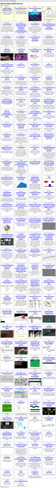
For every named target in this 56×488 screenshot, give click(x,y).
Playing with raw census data (21, 177)
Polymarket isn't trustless (7, 135)
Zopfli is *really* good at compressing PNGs (35, 205)
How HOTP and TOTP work (35, 312)
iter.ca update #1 (21, 147)
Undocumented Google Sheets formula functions (7, 194)
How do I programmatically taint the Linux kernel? (21, 237)
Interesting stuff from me (21, 481)
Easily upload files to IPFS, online (49, 445)
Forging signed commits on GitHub (7, 9)
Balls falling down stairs (7, 327)
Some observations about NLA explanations (35, 38)
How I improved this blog (35, 389)
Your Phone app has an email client (21, 219)
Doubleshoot (21, 402)
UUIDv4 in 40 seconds (7, 373)
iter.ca (1, 0)
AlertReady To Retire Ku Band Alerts (21, 445)
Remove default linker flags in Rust (35, 250)
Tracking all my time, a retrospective (49, 124)
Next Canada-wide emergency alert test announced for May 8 (35, 459)
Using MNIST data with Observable (7, 312)
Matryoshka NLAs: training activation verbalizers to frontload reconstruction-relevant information (21, 27)
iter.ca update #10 (7, 24)
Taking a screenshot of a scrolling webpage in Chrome (49, 359)
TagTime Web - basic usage (21, 358)
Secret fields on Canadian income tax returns (35, 89)
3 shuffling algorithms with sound (35, 327)
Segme (49, 8)
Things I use (21, 64)
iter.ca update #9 (35, 24)
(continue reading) (7, 13)
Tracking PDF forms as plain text (35, 193)
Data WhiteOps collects (49, 373)
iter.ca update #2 (21, 134)
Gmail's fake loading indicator (7, 389)
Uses (8, 0)
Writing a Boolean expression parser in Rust (49, 282)
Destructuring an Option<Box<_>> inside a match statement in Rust (35, 283)
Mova (35, 418)
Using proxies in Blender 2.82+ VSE (7, 418)
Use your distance (35, 402)
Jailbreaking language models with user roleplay (49, 148)
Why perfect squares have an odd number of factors (49, 403)
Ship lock (49, 326)
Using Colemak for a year (49, 250)
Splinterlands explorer (35, 472)
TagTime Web (7, 357)
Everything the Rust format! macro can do (7, 177)
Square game (7, 444)
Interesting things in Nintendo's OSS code (21, 281)
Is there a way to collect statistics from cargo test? (21, 206)
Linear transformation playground (7, 298)
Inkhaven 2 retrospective (7, 50)
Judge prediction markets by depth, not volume (35, 113)
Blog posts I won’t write (21, 100)
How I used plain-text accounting (21, 77)
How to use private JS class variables (35, 433)
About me (49, 64)
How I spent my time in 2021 (7, 77)
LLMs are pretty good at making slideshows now (7, 66)
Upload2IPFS (7, 457)
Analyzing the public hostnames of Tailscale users (7, 220)
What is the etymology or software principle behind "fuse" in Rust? (49, 207)
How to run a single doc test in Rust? (21, 297)
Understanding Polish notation (21, 418)
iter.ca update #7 (21, 37)
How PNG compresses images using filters (49, 219)
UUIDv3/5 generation (21, 388)
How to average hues (21, 8)
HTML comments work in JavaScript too (7, 205)
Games (7, 481)
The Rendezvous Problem (49, 418)
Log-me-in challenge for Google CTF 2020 (7, 342)
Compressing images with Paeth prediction (7, 235)
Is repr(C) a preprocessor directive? (35, 266)
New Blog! (7, 472)
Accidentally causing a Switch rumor (21, 250)
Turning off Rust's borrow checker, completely (21, 194)
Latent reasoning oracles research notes (35, 101)
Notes (15, 0)
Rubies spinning (21, 311)
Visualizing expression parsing (7, 281)
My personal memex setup (49, 112)
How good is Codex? (7, 250)
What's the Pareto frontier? (49, 297)
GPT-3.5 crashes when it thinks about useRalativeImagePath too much (21, 164)
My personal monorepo (49, 77)
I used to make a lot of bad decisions (35, 50)
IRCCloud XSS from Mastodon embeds (35, 162)
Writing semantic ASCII (49, 193)
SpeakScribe (35, 444)
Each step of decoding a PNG (35, 9)
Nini (21, 472)
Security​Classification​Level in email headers (7, 266)
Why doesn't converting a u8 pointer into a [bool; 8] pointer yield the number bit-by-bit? (21, 268)
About (4, 0)
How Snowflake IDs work (21, 327)
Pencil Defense (7, 402)
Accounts (11, 0)
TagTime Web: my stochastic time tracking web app (35, 343)
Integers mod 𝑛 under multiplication (49, 265)
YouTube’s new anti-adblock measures (7, 147)
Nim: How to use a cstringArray (49, 458)
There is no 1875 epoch (35, 147)
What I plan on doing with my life (35, 124)
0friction (49, 433)
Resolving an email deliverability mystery (7, 163)
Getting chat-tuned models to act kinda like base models (49, 101)
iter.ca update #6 (49, 37)
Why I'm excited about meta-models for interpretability (7, 101)
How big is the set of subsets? (35, 297)
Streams (6, 5)
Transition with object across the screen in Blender (21, 343)
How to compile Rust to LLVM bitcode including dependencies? (49, 237)
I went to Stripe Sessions (21, 50)
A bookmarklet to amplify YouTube (7, 433)
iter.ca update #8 (7, 37)
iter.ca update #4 (7, 87)
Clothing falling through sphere (49, 312)
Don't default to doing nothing (21, 88)
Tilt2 (49, 177)
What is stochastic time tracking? (49, 342)
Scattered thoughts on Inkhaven (49, 88)
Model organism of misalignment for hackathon (49, 136)
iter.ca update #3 (21, 111)
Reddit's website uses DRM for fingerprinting (35, 374)
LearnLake (49, 472)
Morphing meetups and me (49, 50)
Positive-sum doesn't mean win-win (7, 124)
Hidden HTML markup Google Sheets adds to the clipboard (35, 179)
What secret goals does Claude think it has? (35, 136)
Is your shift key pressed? (21, 433)
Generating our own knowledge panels (49, 389)
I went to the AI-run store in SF (35, 77)
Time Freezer (35, 357)
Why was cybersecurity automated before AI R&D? (7, 114)
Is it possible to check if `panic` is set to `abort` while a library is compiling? (35, 237)
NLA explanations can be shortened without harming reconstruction (49, 26)
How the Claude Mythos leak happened (21, 125)
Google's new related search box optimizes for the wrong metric (35, 220)
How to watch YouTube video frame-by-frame (21, 459)
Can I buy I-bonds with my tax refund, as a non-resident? (49, 163)
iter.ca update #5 (35, 64)
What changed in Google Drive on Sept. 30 (21, 374)
